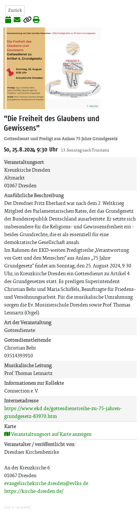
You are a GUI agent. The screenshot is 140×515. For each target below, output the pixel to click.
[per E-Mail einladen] (17, 20)
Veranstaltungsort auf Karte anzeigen (50, 434)
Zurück (15, 10)
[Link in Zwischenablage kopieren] (27, 20)
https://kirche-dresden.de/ (33, 491)
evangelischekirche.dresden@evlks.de (46, 483)
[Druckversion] (36, 20)
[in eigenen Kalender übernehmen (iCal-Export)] (8, 20)
